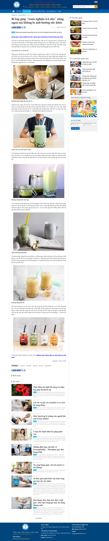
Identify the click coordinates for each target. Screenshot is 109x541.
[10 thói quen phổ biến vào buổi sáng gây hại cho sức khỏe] (21, 481)
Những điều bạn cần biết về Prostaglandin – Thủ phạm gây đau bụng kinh (48, 449)
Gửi (14, 27)
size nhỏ (35, 365)
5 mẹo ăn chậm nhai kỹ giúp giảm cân (48, 432)
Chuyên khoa (26, 11)
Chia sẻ (18, 27)
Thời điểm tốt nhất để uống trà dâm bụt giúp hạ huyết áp (48, 388)
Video (59, 11)
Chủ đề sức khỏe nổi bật (38, 11)
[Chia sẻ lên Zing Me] (24, 27)
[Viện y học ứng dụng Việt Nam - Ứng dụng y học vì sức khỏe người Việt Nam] (17, 5)
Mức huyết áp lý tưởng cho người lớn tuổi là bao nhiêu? (49, 417)
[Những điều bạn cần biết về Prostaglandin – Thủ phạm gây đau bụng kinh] (21, 450)
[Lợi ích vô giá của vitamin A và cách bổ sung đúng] (21, 405)
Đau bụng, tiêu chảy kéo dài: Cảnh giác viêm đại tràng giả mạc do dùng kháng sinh (49, 502)
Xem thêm (39, 518)
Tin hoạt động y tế (51, 11)
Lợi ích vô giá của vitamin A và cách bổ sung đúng (49, 403)
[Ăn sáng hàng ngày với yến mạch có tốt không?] (21, 468)
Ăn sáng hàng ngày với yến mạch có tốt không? (48, 466)
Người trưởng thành (61, 27)
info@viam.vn (49, 537)
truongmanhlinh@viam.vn (79, 533)
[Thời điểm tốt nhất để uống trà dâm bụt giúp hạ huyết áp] (21, 390)
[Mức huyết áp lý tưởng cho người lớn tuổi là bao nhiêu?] (21, 419)
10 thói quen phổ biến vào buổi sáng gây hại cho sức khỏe (48, 479)
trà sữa (23, 365)
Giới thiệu (19, 11)
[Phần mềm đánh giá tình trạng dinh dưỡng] (84, 108)
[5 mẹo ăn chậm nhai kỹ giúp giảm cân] (21, 434)
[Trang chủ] (13, 11)
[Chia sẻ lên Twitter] (22, 27)
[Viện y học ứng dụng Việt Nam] (25, 527)
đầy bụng (28, 365)
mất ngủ (41, 365)
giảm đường (48, 365)
